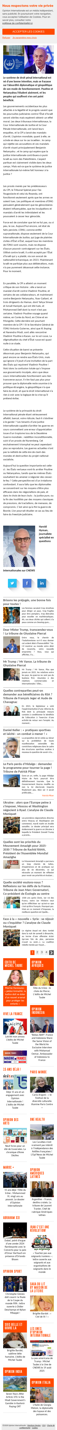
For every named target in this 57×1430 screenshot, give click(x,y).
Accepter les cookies (28, 31)
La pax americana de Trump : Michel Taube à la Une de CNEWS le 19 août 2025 (42, 1364)
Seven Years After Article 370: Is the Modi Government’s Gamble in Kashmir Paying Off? (15, 1400)
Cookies (35, 1428)
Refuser (6, 37)
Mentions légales (34, 1426)
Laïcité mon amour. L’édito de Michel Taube (15, 1039)
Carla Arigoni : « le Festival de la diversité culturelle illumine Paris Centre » (42, 1101)
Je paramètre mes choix (25, 37)
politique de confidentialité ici (17, 23)
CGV (44, 1426)
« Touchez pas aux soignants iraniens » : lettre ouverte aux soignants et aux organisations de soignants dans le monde (42, 1262)
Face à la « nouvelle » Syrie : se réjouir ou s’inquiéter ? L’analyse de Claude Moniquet (28, 923)
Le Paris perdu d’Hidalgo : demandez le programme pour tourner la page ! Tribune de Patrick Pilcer (27, 768)
